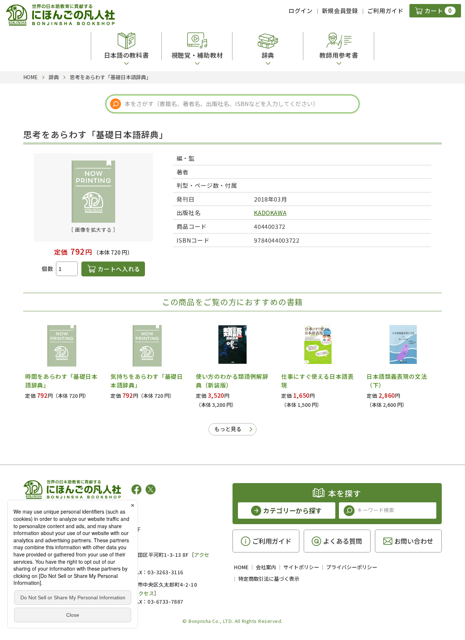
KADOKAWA (270, 212)
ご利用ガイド (385, 10)
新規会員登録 (340, 10)
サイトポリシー (301, 567)
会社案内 (266, 567)
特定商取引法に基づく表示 (268, 578)
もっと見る (228, 429)
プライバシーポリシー (351, 567)
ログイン (300, 10)
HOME (241, 567)
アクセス (143, 593)
